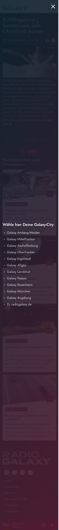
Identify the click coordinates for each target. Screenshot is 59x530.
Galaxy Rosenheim (20, 284)
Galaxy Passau (17, 278)
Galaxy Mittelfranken (21, 239)
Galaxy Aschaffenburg (22, 245)
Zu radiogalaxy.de (19, 304)
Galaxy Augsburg (19, 297)
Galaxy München (18, 291)
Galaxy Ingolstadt (19, 258)
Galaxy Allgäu (16, 265)
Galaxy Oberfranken (21, 252)
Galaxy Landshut (18, 271)
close (53, 6)
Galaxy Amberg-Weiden (23, 232)
